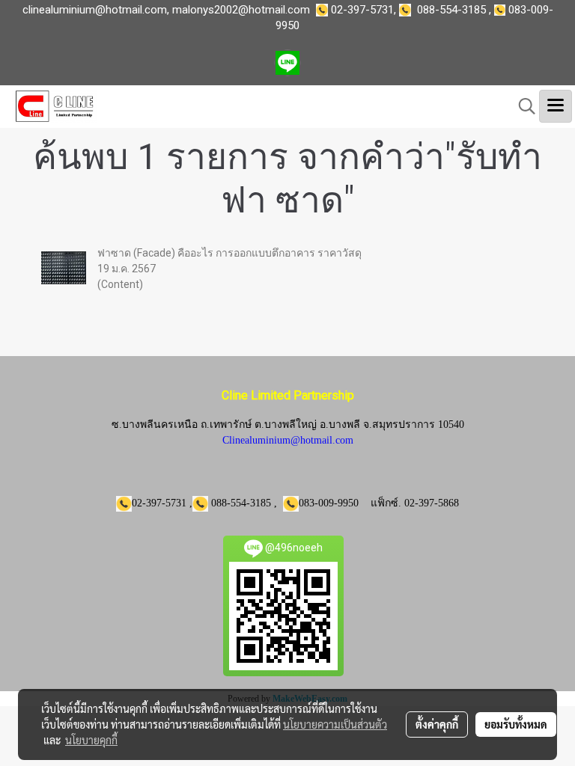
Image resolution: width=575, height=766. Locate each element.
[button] (522, 106)
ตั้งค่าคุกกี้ (437, 724)
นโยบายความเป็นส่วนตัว (335, 724)
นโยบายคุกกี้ (91, 740)
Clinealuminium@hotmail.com (287, 440)
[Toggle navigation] (555, 106)
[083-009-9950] (408, 9)
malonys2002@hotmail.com (241, 9)
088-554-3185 (451, 9)
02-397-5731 (362, 9)
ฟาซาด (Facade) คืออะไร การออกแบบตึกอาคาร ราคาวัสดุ (229, 253)
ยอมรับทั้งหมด (515, 724)
